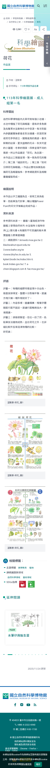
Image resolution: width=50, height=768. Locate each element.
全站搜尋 (38, 6)
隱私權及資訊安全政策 (25, 744)
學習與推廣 (18, 18)
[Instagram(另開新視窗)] (22, 704)
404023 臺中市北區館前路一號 (26, 720)
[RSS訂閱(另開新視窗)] (35, 704)
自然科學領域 (13, 577)
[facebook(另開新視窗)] (15, 704)
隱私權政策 (26, 764)
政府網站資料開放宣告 (25, 741)
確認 (38, 764)
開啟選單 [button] (45, 6)
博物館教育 (31, 18)
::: (1, 19)
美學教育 (22, 568)
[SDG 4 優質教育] (22, 584)
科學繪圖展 (29, 22)
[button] (26, 29)
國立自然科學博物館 (18, 6)
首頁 (8, 18)
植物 (31, 568)
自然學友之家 (15, 22)
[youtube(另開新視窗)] (28, 704)
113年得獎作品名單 (29, 86)
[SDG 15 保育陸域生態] (31, 584)
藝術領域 (27, 577)
